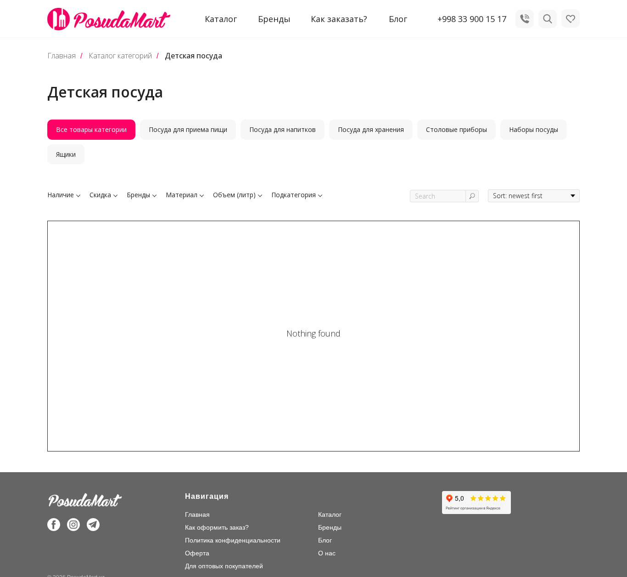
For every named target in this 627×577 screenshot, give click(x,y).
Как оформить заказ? (217, 527)
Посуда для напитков (282, 129)
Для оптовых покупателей (224, 566)
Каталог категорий (120, 55)
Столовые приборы (456, 129)
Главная (61, 55)
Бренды (274, 18)
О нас (327, 553)
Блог (398, 18)
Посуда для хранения (371, 129)
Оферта (197, 553)
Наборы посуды (533, 129)
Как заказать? (339, 18)
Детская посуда (193, 55)
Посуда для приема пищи (188, 129)
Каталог (329, 514)
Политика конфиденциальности (232, 540)
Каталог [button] (221, 18)
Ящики (66, 154)
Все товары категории (91, 129)
